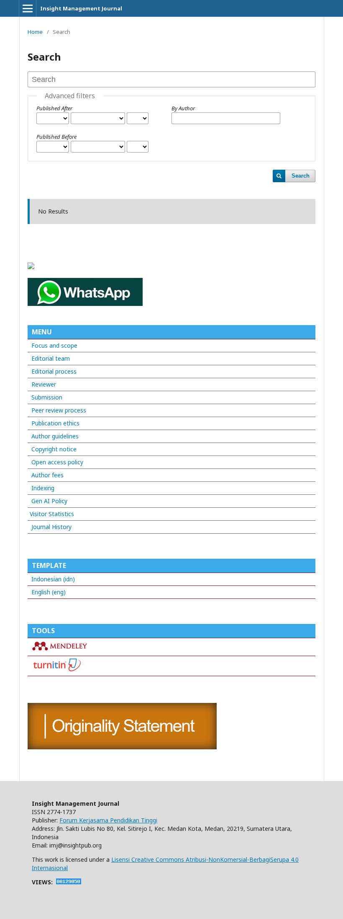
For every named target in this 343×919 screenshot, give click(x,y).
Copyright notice (54, 449)
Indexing (42, 488)
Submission (46, 397)
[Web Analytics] (68, 882)
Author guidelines (55, 436)
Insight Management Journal (81, 8)
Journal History (51, 527)
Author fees (47, 475)
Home (35, 32)
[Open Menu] (27, 8)
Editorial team (50, 358)
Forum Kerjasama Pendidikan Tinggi (108, 820)
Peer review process (58, 410)
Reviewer (43, 384)
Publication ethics (55, 423)
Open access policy (57, 462)
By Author (183, 108)
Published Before (56, 136)
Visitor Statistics (52, 514)
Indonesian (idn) (53, 579)
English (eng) (48, 592)
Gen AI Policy (48, 501)
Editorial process (54, 371)
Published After (54, 108)
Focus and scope (54, 345)
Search (301, 176)
